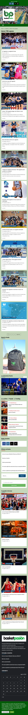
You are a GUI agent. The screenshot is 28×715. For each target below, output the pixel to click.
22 (21, 688)
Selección (17, 424)
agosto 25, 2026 (5, 513)
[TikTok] (18, 3)
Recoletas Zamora (16, 410)
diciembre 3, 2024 (6, 141)
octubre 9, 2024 (5, 292)
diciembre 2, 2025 (6, 83)
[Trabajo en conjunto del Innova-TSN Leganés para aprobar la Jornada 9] (14, 159)
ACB (9, 402)
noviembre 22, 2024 (6, 202)
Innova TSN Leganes (6, 47)
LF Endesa (13, 47)
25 (7, 691)
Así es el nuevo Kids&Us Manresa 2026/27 (11, 454)
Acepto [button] (12, 712)
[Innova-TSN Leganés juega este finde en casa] (14, 101)
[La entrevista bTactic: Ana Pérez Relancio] (14, 386)
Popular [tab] (11, 399)
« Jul (3, 697)
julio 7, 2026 (5, 393)
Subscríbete (14, 485)
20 (14, 688)
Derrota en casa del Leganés (8, 81)
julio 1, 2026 (5, 53)
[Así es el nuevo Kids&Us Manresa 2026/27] (4, 404)
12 (10, 685)
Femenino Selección (11, 424)
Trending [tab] (17, 399)
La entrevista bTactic (6, 389)
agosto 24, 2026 (5, 568)
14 (17, 685)
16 (24, 685)
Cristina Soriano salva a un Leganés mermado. (12, 229)
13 (14, 685)
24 (3, 691)
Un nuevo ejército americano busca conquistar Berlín (15, 426)
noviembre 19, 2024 (6, 231)
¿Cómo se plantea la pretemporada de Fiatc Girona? (15, 434)
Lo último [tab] (5, 399)
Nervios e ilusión (11, 412)
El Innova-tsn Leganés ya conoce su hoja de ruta (13, 321)
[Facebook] (10, 3)
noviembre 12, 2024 (6, 261)
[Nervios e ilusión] (4, 411)
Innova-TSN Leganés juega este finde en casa (12, 111)
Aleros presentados (12, 419)
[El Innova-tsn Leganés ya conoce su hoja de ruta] (14, 310)
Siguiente (18, 334)
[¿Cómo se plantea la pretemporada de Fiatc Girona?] (4, 433)
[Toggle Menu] (3, 25)
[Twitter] (15, 3)
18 (7, 688)
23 (24, 688)
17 (3, 688)
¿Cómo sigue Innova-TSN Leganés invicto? (12, 259)
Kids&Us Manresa (13, 402)
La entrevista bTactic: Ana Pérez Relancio (12, 392)
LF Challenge (13, 136)
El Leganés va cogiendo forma (9, 51)
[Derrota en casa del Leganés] (14, 71)
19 (10, 688)
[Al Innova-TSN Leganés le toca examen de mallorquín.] (14, 189)
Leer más (3, 59)
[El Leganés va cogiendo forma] (14, 41)
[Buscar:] (10, 475)
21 (17, 688)
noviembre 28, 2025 (6, 112)
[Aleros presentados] (4, 418)
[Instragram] (13, 3)
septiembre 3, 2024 (6, 322)
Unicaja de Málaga (13, 418)
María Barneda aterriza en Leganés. (10, 139)
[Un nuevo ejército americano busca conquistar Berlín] (4, 425)
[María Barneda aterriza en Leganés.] (14, 129)
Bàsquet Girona (13, 431)
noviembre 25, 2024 (6, 172)
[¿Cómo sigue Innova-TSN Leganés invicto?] (14, 249)
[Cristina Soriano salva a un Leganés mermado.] (14, 219)
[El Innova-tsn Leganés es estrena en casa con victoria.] (14, 279)
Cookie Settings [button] (5, 712)
